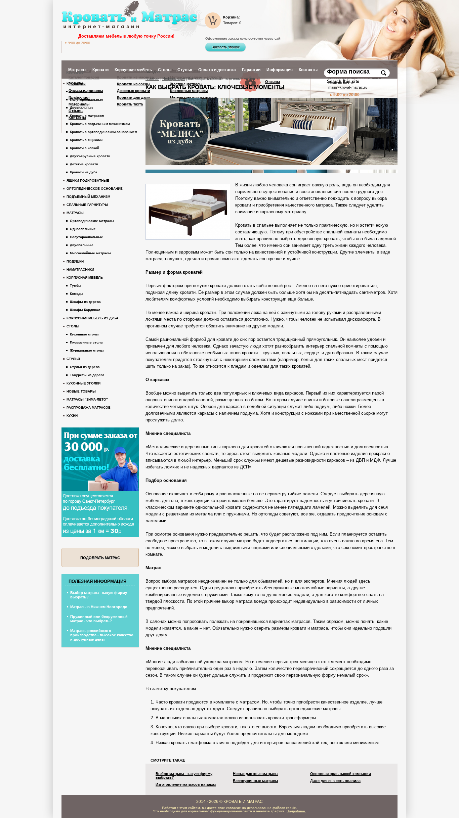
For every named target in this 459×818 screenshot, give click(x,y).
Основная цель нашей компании (340, 774)
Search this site (344, 81)
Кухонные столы (84, 334)
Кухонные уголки (83, 383)
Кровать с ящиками (86, 140)
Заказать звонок (226, 47)
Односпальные (83, 91)
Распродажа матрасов (89, 407)
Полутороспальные (86, 99)
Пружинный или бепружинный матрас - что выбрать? (99, 619)
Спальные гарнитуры (87, 205)
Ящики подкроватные (88, 180)
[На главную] (129, 15)
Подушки (75, 261)
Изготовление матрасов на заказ (186, 784)
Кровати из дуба (83, 172)
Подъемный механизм (88, 196)
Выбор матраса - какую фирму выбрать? (184, 775)
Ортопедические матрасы (92, 221)
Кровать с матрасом (87, 116)
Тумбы (75, 285)
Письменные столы (86, 342)
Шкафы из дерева (85, 302)
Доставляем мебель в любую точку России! (126, 36)
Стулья (73, 359)
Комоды (76, 294)
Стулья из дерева (85, 367)
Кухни (72, 415)
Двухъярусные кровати (90, 156)
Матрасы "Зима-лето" (87, 399)
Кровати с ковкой (84, 148)
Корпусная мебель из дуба (92, 318)
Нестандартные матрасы (255, 774)
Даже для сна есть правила (335, 781)
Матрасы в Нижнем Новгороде (98, 607)
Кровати (75, 83)
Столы (73, 326)
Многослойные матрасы (90, 253)
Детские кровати (84, 164)
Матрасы (75, 213)
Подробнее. (296, 811)
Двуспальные (81, 107)
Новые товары (81, 391)
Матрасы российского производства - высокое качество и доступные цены (101, 635)
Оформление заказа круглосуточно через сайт (243, 38)
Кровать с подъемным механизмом (100, 124)
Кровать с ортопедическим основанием (103, 132)
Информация (173, 79)
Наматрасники (80, 269)
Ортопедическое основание (95, 188)
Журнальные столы (87, 350)
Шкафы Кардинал (85, 310)
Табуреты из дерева (87, 375)
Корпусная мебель (85, 277)
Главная (152, 79)
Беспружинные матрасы (255, 781)
